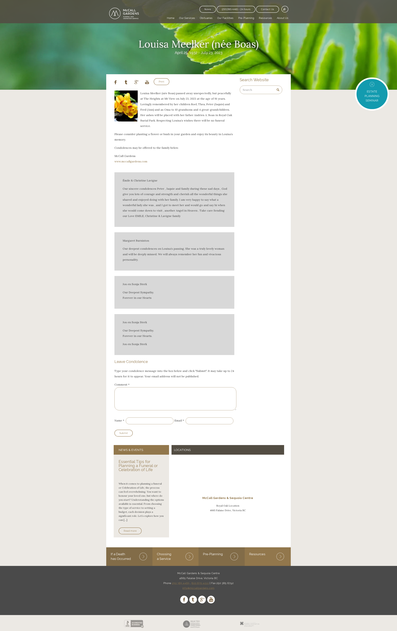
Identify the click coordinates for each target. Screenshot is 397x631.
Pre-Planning (246, 18)
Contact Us (267, 9)
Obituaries (206, 18)
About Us (282, 18)
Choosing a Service (164, 556)
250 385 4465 (181, 583)
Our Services (187, 18)
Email (178, 420)
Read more (130, 531)
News (207, 9)
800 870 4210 (200, 583)
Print (161, 81)
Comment (121, 384)
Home (170, 18)
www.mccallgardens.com (130, 161)
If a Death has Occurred (121, 556)
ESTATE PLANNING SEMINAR (372, 96)
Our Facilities (225, 18)
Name (118, 420)
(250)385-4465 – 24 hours (236, 9)
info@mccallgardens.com (199, 588)
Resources (265, 18)
